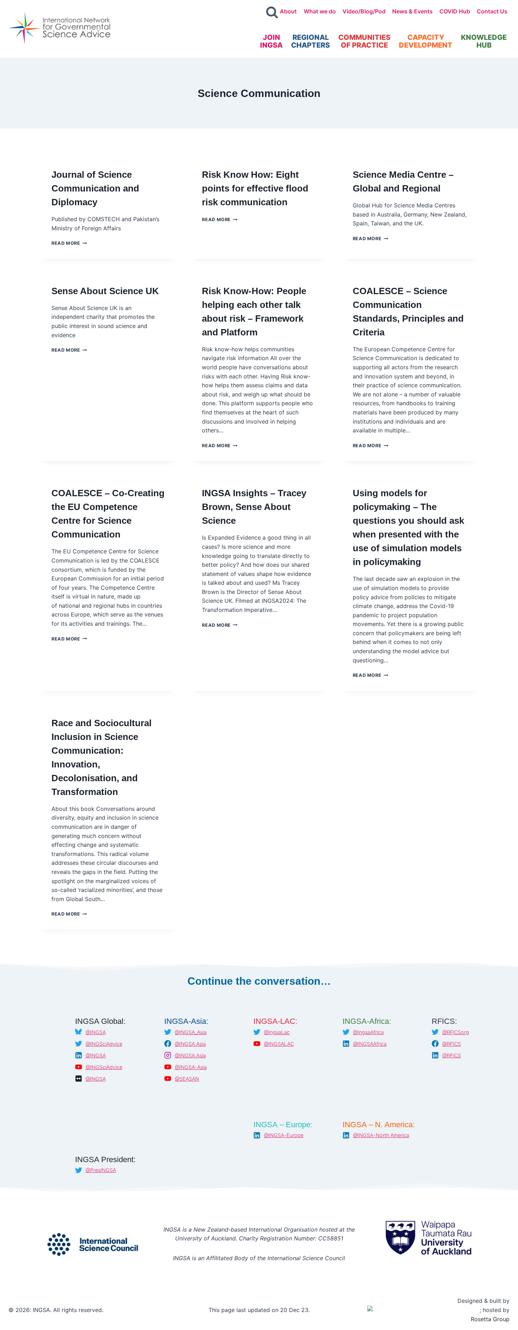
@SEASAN (187, 1079)
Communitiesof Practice (364, 41)
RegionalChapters (310, 41)
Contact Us (492, 11)
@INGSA (96, 1032)
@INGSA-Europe (283, 1135)
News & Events (412, 11)
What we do (320, 11)
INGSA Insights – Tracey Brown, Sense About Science (254, 507)
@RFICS (451, 1044)
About (288, 11)
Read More (69, 243)
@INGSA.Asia (190, 1044)
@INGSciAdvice (104, 1044)
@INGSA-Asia (191, 1067)
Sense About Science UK (105, 291)
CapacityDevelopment (425, 41)
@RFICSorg (455, 1032)
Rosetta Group (490, 1319)
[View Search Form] (272, 12)
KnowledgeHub (484, 41)
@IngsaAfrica (368, 1032)
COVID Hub (454, 11)
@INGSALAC (279, 1044)
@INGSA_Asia (190, 1032)
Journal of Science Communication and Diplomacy (95, 188)
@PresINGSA (101, 1170)
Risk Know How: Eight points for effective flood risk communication (255, 188)
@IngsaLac (277, 1032)
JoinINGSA (271, 41)
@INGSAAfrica (370, 1044)
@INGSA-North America (381, 1135)
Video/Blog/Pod (364, 11)
